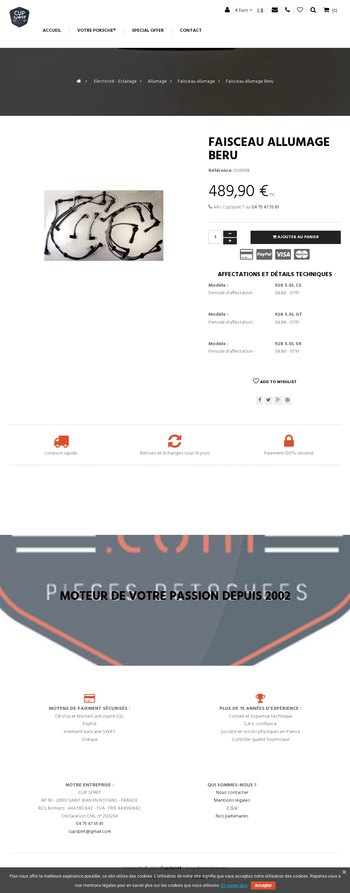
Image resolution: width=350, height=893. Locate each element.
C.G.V (232, 808)
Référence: (220, 171)
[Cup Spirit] (19, 19)
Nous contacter (232, 793)
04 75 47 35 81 (265, 207)
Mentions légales (232, 800)
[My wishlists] (300, 10)
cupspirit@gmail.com (89, 832)
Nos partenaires (232, 816)
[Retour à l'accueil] (79, 81)
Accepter (263, 885)
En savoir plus (234, 885)
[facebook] (259, 400)
